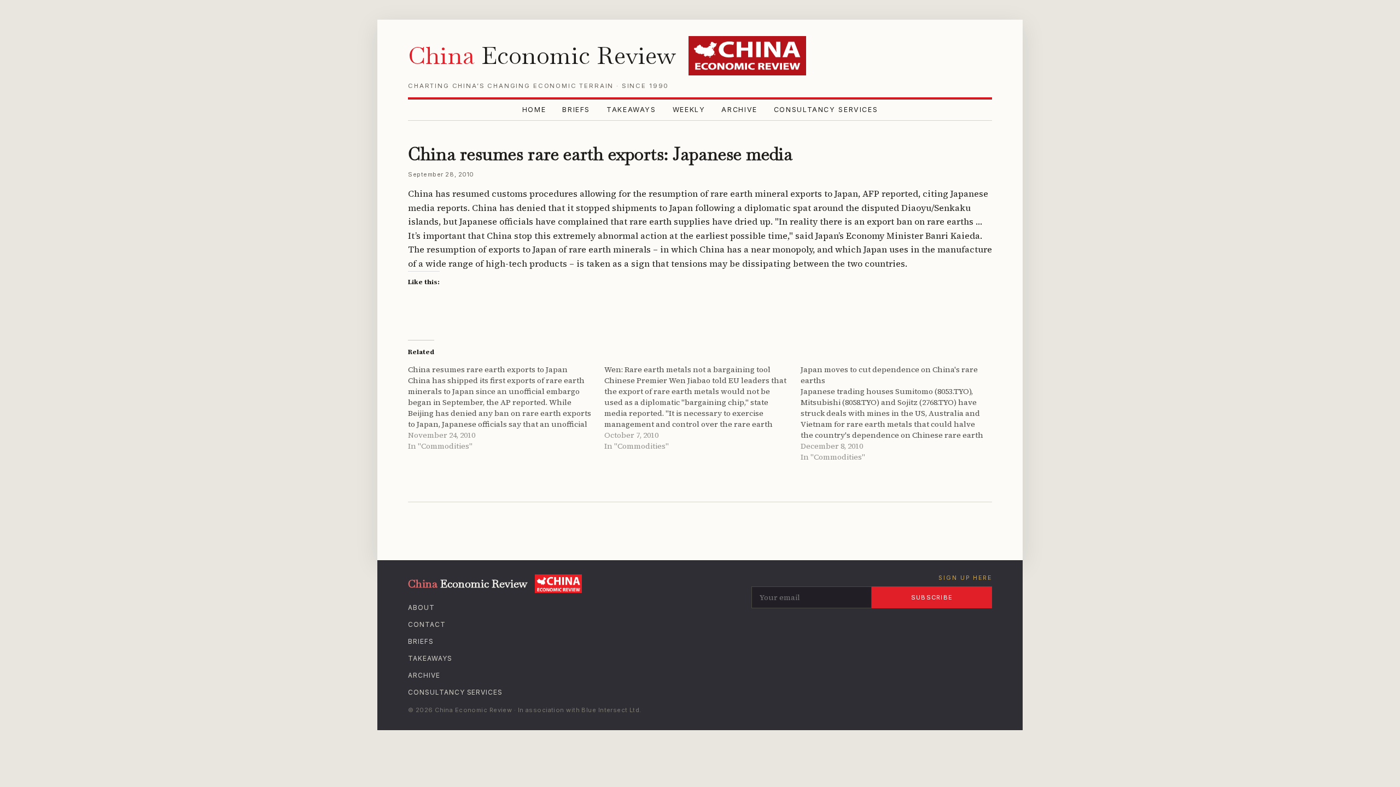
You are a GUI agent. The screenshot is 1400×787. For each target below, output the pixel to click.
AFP (870, 193)
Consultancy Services (826, 109)
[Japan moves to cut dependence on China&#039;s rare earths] (899, 413)
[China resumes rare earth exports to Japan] (506, 407)
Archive (739, 109)
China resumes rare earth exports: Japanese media (600, 154)
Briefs (576, 109)
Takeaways (631, 109)
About (421, 607)
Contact (427, 624)
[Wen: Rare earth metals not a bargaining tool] (702, 407)
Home (534, 109)
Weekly (689, 109)
